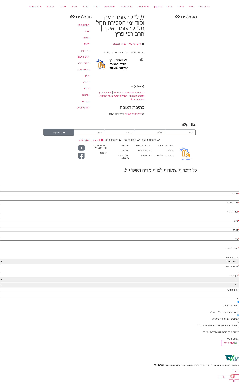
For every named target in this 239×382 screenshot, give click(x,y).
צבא (191, 6)
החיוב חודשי (233, 290)
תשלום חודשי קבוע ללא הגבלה (224, 312)
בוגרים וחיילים (144, 150)
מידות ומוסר (126, 6)
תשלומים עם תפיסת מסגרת (225, 319)
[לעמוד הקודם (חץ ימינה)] (236, 381)
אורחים (62, 6)
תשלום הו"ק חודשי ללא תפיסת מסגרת (221, 332)
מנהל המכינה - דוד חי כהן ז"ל (100, 146)
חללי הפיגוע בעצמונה (123, 156)
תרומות (103, 152)
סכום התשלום (232, 266)
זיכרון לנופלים (35, 6)
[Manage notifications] (232, 376)
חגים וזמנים (143, 6)
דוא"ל (236, 230)
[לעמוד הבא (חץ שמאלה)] (231, 381)
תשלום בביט (233, 339)
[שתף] (226, 377)
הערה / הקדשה (232, 257)
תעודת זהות (233, 212)
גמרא (74, 6)
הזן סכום (234, 275)
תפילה (85, 6)
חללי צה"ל (124, 150)
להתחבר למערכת (133, 113)
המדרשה (125, 145)
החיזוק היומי (204, 6)
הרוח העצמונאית (165, 145)
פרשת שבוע (109, 6)
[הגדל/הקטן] (236, 377)
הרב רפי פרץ (135, 43)
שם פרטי (234, 193)
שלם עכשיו (229, 343)
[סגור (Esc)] (220, 377)
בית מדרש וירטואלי (142, 145)
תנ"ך (96, 6)
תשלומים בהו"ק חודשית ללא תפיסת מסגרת (218, 325)
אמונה (181, 6)
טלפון (236, 221)
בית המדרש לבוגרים (163, 155)
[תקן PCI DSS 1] (232, 361)
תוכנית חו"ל (146, 155)
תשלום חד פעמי (231, 305)
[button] (143, 86)
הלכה (169, 6)
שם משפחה (233, 202)
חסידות (50, 6)
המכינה (170, 150)
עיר (237, 239)
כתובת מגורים (232, 248)
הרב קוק (158, 6)
